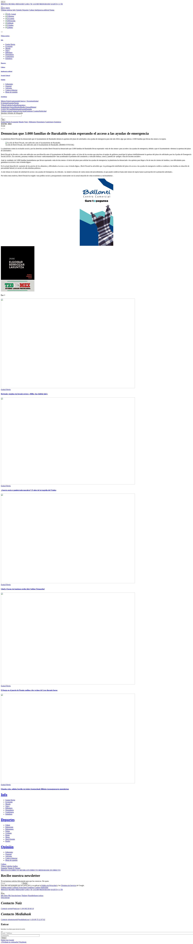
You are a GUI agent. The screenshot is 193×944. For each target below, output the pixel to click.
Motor (7, 837)
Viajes (8, 101)
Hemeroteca (21, 105)
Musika (17, 107)
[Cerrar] (2, 931)
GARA (27, 4)
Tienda (16, 103)
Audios (14, 105)
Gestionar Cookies (32, 111)
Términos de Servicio (68, 885)
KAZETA (54, 4)
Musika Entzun (25, 107)
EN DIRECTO (10, 870)
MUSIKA (11, 4)
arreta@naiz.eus (13, 909)
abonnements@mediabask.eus (18, 919)
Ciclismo (8, 833)
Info (14, 10)
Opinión (19, 10)
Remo (7, 835)
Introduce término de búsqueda (12, 113)
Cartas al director (11, 90)
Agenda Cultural (5, 75)
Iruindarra (8, 58)
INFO (3, 8)
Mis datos (4, 896)
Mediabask (17, 109)
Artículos (8, 88)
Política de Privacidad (49, 885)
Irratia (3, 107)
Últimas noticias (6, 10)
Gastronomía (14, 101)
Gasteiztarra (9, 56)
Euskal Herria (10, 44)
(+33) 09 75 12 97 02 (37, 919)
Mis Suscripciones (14, 896)
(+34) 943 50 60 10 (27, 909)
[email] (4, 128)
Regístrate (22, 942)
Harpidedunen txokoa (35, 896)
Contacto (15, 111)
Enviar (25, 883)
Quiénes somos (6, 111)
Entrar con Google (7, 940)
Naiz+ (7, 50)
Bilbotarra (8, 52)
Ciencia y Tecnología (26, 101)
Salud (36, 101)
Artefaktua (4, 96)
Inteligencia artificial (42, 10)
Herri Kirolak (10, 839)
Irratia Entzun (10, 107)
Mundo (7, 48)
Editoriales (9, 84)
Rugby (7, 841)
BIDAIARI (20, 4)
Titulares (24, 896)
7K (31, 4)
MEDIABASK (44, 4)
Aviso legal (22, 111)
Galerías (9, 105)
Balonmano (9, 829)
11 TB (60, 4)
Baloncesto (9, 827)
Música (3, 101)
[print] (2, 128)
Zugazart (8, 86)
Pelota (7, 831)
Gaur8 (10, 109)
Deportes (25, 10)
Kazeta (23, 109)
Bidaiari (33, 107)
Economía (9, 46)
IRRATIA (4, 4)
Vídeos (3, 105)
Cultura (31, 10)
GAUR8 (36, 4)
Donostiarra (9, 54)
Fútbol (7, 825)
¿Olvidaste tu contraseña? (10, 942)
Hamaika (28, 109)
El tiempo (4, 103)
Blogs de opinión (11, 92)
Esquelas (11, 103)
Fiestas (51, 10)
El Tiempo (16, 868)
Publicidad (42, 111)
